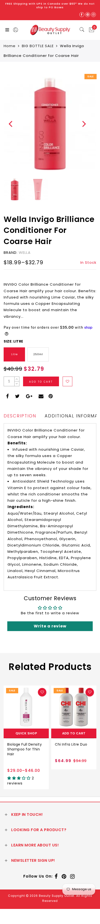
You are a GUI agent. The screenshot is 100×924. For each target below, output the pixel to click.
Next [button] (81, 126)
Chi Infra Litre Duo (27, 744)
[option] (50, 123)
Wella (25, 252)
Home (10, 45)
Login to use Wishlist (67, 381)
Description (20, 416)
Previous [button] (8, 126)
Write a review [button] (50, 626)
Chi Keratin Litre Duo (76, 744)
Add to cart (30, 733)
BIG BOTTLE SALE (38, 45)
